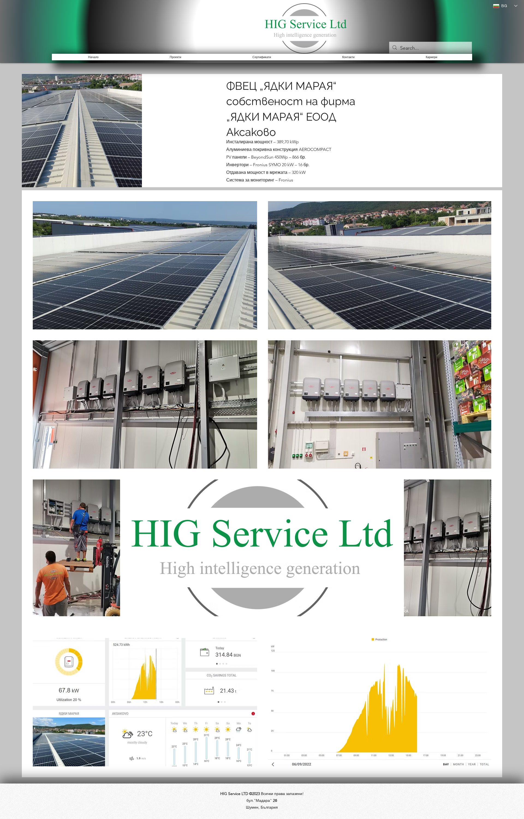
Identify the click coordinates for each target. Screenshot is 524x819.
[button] (175, 57)
